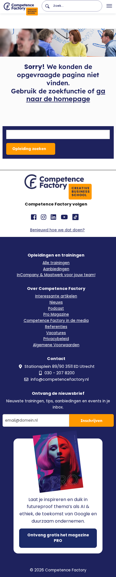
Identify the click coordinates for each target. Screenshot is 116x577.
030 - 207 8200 (59, 373)
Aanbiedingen (56, 269)
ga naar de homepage (65, 95)
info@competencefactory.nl (60, 379)
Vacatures (56, 333)
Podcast (56, 308)
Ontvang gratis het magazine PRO (58, 537)
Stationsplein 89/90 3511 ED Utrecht (59, 366)
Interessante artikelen (56, 296)
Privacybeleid (56, 338)
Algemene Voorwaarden (56, 345)
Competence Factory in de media (56, 320)
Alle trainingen (56, 263)
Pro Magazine (56, 314)
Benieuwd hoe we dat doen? (57, 230)
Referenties (56, 326)
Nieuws (56, 302)
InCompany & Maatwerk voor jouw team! (56, 275)
